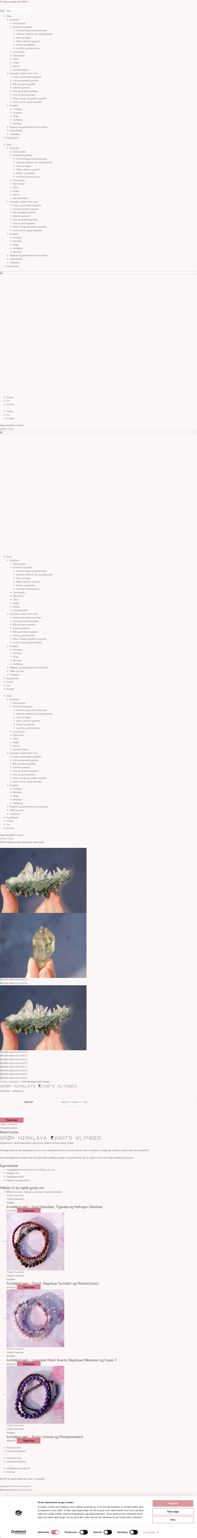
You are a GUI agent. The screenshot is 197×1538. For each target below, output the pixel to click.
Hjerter (16, 66)
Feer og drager (23, 37)
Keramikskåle (16, 130)
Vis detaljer (149, 1532)
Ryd (85, 1102)
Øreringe (17, 123)
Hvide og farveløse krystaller (27, 77)
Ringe (16, 116)
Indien (21, 1176)
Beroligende (27, 1169)
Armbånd (17, 109)
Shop (9, 16)
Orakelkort (15, 134)
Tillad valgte (173, 1511)
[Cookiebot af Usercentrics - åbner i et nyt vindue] (18, 1532)
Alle (17, 1173)
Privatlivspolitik (13, 1447)
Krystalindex (12, 137)
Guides (9, 397)
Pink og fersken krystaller (25, 91)
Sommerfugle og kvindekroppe (31, 30)
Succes (51, 1169)
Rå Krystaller (19, 23)
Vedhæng (17, 119)
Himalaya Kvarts (22, 1180)
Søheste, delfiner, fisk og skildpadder (34, 34)
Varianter (28, 1102)
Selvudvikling (40, 1169)
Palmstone (18, 596)
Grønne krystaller (21, 87)
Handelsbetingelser (16, 1451)
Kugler (16, 62)
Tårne (15, 59)
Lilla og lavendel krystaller (26, 80)
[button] (8, 1124)
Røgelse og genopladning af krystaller (29, 127)
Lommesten (19, 52)
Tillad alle (173, 1503)
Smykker (14, 105)
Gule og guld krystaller (24, 94)
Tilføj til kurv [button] (29, 1210)
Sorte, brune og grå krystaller (27, 102)
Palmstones (19, 55)
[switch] (84, 1532)
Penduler (17, 112)
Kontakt (10, 404)
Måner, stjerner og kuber (28, 41)
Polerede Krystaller (22, 27)
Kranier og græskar (25, 44)
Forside (3, 1081)
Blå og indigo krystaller (24, 84)
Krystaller (14, 19)
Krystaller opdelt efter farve (24, 73)
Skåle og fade (17, 671)
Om (8, 400)
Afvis (173, 1519)
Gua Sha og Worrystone (28, 48)
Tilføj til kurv (12, 1120)
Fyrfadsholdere (20, 69)
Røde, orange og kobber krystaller (30, 98)
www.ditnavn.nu (24, 1489)
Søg (2, 10)
